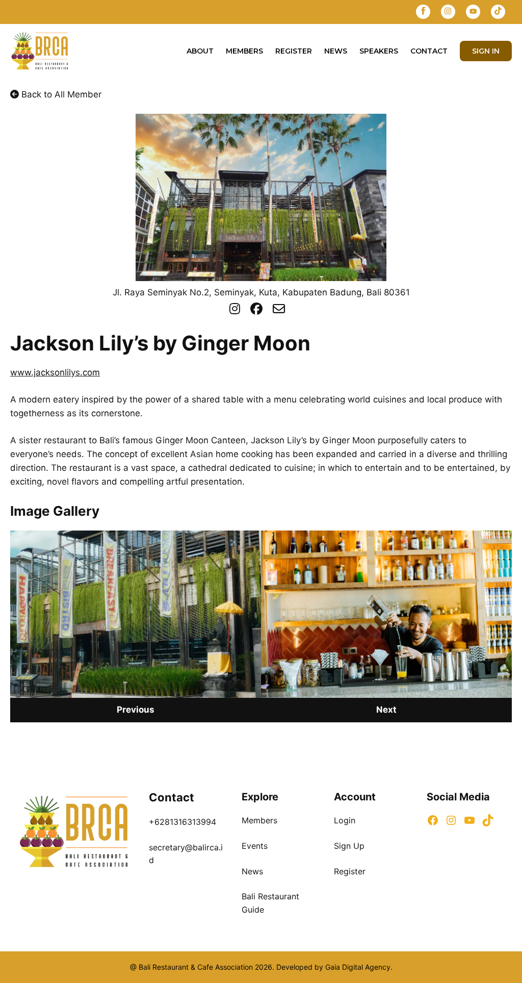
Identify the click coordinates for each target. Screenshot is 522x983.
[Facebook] (423, 12)
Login (344, 820)
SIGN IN (486, 51)
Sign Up (349, 846)
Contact (429, 51)
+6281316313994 (182, 822)
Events (255, 846)
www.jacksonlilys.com (55, 372)
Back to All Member (60, 94)
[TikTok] (498, 12)
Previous (135, 709)
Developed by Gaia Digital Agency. (333, 967)
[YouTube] (473, 12)
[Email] (279, 308)
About (200, 51)
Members (244, 51)
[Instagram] (448, 12)
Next (386, 709)
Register (293, 51)
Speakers (378, 51)
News (335, 51)
